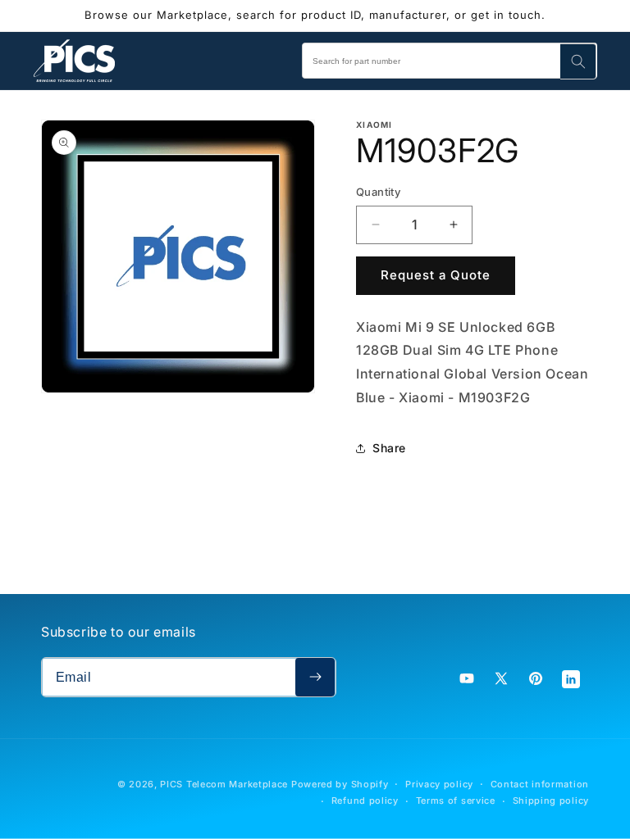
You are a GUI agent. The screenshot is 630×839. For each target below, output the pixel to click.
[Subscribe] (315, 677)
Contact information (540, 784)
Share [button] (389, 448)
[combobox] (449, 61)
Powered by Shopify (340, 784)
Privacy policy (439, 784)
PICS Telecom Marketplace (224, 784)
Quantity (378, 191)
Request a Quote (436, 275)
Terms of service (455, 800)
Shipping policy (551, 800)
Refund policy (365, 800)
